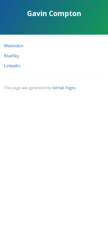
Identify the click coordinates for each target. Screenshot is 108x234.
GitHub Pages (64, 87)
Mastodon (13, 45)
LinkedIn (12, 66)
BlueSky (11, 56)
